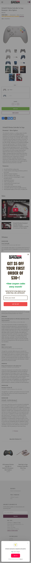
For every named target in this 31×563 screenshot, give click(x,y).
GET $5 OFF (15, 304)
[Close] (28, 254)
